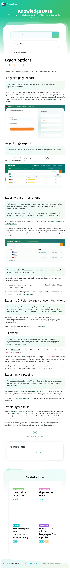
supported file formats (20, 97)
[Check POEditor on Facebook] (31, 563)
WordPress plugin (21, 391)
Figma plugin (36, 391)
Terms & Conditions (48, 563)
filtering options (52, 99)
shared (50, 215)
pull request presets (26, 294)
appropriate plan (56, 311)
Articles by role (20, 52)
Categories (18, 44)
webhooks (43, 285)
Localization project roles (20, 494)
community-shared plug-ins (22, 398)
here (44, 326)
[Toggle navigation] (66, 4)
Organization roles (46, 494)
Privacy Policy (58, 563)
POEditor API (15, 350)
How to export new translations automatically (21, 533)
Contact (26, 563)
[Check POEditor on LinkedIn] (37, 563)
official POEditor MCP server (20, 411)
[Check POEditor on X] (34, 563)
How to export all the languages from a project (48, 533)
